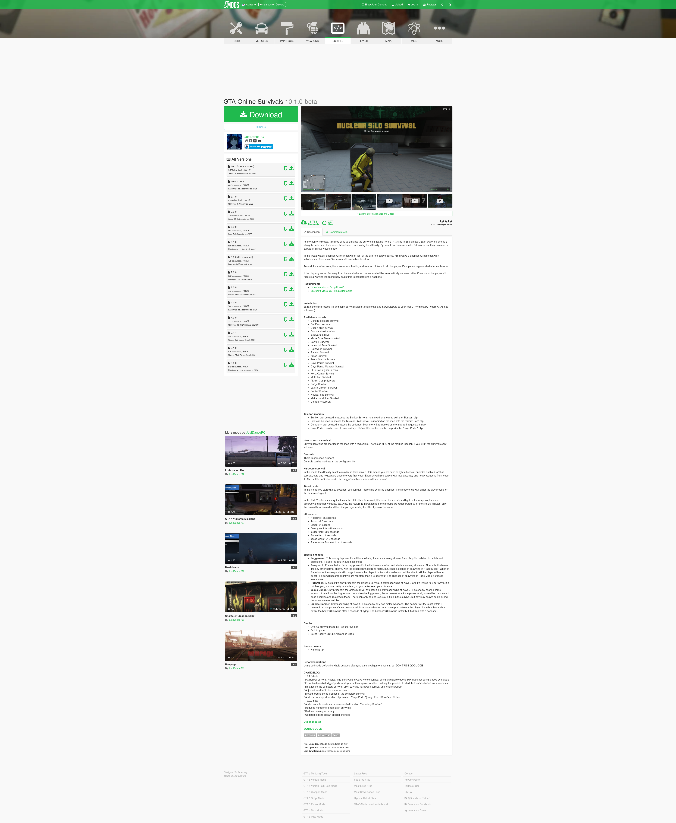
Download (265, 114)
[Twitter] (250, 140)
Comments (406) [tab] (338, 232)
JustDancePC (254, 136)
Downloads (313, 224)
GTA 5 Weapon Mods (315, 792)
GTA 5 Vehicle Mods (314, 779)
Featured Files (362, 779)
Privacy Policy (412, 779)
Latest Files (360, 773)
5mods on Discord (417, 810)
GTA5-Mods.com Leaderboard (371, 804)
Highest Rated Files (365, 798)
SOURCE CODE (313, 728)
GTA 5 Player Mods (314, 804)
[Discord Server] (259, 140)
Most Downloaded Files (367, 792)
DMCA (408, 792)
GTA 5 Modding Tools (315, 773)
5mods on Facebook (419, 804)
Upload (398, 4)
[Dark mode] (442, 4)
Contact (409, 773)
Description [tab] (313, 232)
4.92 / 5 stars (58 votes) (441, 224)
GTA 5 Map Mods (313, 810)
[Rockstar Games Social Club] (255, 140)
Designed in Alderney (236, 772)
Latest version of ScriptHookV (327, 287)
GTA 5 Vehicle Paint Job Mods (320, 785)
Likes (330, 224)
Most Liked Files (363, 785)
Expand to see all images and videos (377, 213)
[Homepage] (246, 140)
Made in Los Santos (235, 775)
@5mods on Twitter (418, 798)
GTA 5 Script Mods (313, 798)
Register (431, 4)
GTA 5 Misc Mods (313, 816)
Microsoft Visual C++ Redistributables (331, 291)
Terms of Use (412, 785)
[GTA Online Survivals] (377, 149)
